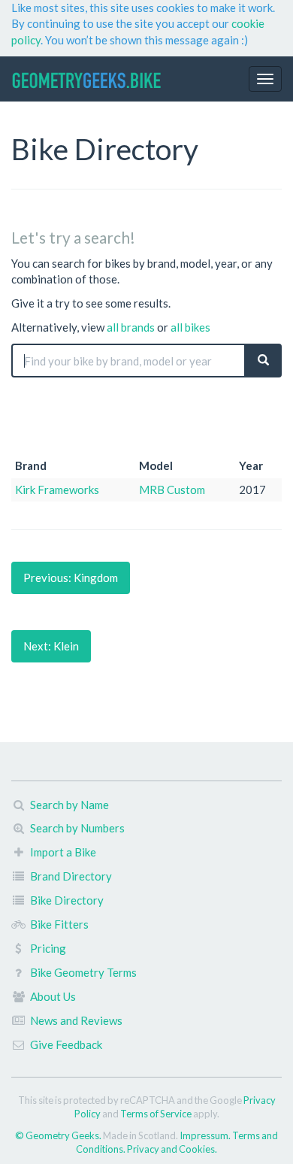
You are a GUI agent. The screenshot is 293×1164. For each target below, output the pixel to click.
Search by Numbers (77, 828)
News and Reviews (76, 1020)
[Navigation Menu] (265, 79)
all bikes (190, 327)
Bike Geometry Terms (83, 972)
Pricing (48, 948)
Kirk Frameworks (57, 489)
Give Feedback (66, 1044)
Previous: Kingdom (70, 577)
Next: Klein (51, 646)
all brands (131, 327)
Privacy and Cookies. (172, 1149)
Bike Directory (67, 900)
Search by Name (69, 804)
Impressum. (206, 1135)
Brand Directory (71, 876)
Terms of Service (156, 1114)
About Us (53, 996)
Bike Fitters (59, 924)
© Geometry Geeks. (59, 1135)
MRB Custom (172, 489)
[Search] (263, 360)
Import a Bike (63, 852)
